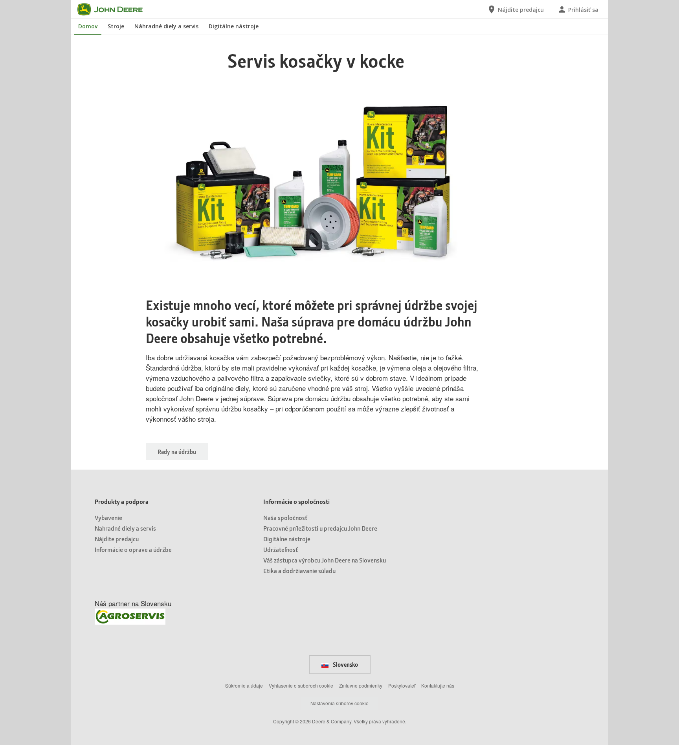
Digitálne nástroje (234, 26)
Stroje (116, 26)
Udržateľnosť (280, 549)
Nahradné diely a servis (125, 528)
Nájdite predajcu (117, 539)
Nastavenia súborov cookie (339, 703)
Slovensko (345, 664)
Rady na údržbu (177, 451)
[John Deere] (114, 9)
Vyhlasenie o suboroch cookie (301, 685)
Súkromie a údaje (244, 685)
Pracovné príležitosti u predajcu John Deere (320, 528)
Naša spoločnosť (285, 517)
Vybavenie (108, 517)
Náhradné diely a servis (166, 26)
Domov (87, 26)
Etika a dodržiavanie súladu (299, 570)
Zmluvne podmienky (360, 685)
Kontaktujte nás (437, 685)
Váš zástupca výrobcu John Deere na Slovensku (324, 560)
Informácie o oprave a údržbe (133, 549)
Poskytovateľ (401, 685)
